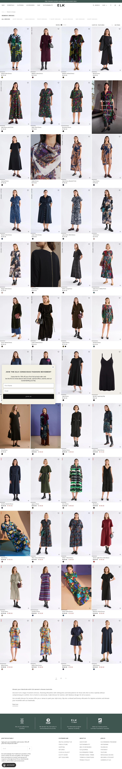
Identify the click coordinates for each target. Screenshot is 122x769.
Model (58, 25)
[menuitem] (3, 5)
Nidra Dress (4, 665)
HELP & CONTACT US (65, 742)
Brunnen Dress (66, 127)
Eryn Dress (96, 181)
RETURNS (62, 749)
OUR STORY (83, 742)
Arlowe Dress (97, 342)
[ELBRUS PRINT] (2, 669)
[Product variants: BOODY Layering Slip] (120, 393)
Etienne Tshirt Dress (99, 611)
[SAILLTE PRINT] (63, 507)
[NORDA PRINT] (32, 454)
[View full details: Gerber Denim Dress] (15, 479)
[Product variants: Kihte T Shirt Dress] (90, 554)
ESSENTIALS (10, 5)
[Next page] (66, 678)
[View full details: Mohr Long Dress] (76, 264)
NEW (3, 5)
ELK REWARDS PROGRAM (108, 742)
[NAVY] (94, 669)
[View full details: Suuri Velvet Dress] (15, 318)
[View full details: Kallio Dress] (46, 426)
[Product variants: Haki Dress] (90, 393)
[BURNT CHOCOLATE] (94, 615)
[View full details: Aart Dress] (15, 533)
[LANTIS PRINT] (32, 185)
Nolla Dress (35, 288)
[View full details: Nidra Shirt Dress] (46, 641)
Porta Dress (4, 611)
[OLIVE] (63, 346)
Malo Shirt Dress (37, 127)
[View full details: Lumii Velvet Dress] (46, 318)
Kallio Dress (35, 450)
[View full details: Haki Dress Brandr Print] (76, 157)
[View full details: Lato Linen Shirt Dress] (76, 210)
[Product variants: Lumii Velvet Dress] (59, 339)
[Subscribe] (29, 748)
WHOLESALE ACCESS (107, 755)
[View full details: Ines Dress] (76, 479)
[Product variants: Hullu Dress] (120, 662)
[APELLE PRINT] (63, 615)
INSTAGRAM (104, 744)
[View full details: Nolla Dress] (46, 264)
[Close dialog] (53, 367)
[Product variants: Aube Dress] (59, 178)
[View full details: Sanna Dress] (15, 157)
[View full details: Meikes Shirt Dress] (46, 49)
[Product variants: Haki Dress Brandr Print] (90, 178)
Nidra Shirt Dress (37, 665)
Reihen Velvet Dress (68, 73)
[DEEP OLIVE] (2, 346)
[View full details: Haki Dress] (76, 372)
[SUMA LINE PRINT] (32, 561)
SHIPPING (62, 747)
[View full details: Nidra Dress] (15, 641)
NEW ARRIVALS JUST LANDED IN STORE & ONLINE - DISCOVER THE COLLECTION (61, 1)
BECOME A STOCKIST (107, 757)
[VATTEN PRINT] (63, 238)
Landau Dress (36, 611)
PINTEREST (104, 749)
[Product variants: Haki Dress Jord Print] (28, 124)
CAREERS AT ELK (106, 760)
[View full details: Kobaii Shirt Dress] (15, 49)
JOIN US (29, 396)
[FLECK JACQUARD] (2, 238)
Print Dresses (42, 19)
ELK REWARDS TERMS (86, 752)
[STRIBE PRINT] (2, 77)
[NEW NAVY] (63, 669)
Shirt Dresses (17, 19)
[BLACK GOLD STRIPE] (32, 346)
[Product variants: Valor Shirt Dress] (59, 232)
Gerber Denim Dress (7, 504)
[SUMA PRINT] (2, 561)
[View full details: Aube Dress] (46, 157)
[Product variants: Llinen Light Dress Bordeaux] (120, 554)
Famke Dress (66, 450)
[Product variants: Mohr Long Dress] (90, 285)
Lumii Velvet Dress (37, 342)
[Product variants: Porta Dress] (28, 608)
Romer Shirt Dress (6, 235)
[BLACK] (94, 77)
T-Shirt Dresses (55, 19)
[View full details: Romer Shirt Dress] (15, 210)
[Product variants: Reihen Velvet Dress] (90, 70)
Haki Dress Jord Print (7, 127)
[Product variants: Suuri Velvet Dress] (28, 339)
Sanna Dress (5, 181)
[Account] (115, 5)
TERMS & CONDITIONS (87, 757)
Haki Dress (65, 396)
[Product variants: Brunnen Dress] (90, 124)
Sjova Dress (65, 342)
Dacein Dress (66, 665)
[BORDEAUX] (94, 561)
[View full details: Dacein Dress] (76, 641)
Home (3, 12)
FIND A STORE (63, 744)
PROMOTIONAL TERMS (87, 755)
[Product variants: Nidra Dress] (28, 662)
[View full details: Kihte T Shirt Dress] (76, 533)
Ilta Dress (96, 504)
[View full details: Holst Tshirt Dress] (76, 587)
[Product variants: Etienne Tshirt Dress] (120, 608)
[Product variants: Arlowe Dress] (120, 339)
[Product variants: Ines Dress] (90, 501)
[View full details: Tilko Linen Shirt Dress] (46, 533)
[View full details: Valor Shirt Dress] (46, 210)
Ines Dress (65, 504)
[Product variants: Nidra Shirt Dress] (59, 662)
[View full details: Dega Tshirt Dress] (15, 264)
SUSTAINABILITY (85, 744)
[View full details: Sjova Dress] (76, 318)
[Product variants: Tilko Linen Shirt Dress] (59, 554)
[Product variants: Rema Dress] (120, 70)
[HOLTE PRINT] (94, 238)
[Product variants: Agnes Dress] (59, 501)
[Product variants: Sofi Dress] (120, 232)
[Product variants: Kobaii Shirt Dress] (28, 70)
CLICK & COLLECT (64, 752)
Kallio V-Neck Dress (98, 450)
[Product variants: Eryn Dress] (120, 178)
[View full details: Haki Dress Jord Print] (15, 103)
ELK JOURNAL (84, 749)
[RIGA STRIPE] (32, 615)
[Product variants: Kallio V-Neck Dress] (120, 447)
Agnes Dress (35, 504)
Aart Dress (4, 557)
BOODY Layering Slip (99, 396)
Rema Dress (96, 73)
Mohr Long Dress (67, 288)
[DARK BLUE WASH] (32, 238)
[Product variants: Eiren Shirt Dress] (59, 393)
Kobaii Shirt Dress (6, 73)
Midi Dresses (80, 19)
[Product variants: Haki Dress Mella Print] (120, 285)
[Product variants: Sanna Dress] (28, 178)
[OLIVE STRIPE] (2, 615)
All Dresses (6, 19)
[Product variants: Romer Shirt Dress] (28, 232)
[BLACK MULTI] (63, 292)
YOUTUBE (104, 752)
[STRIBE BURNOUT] (63, 77)
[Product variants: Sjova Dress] (90, 339)
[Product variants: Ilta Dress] (120, 501)
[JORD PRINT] (2, 131)
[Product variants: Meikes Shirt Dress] (59, 70)
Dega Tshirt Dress (6, 288)
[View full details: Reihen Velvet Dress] (76, 49)
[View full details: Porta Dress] (15, 587)
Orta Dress (4, 450)
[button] (28, 28)
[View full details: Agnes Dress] (46, 479)
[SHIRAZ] (32, 77)
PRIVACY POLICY (85, 760)
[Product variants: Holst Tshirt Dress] (90, 608)
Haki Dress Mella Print (99, 288)
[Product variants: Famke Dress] (90, 447)
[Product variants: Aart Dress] (28, 554)
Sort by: (95, 25)
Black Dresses (68, 19)
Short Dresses (92, 19)
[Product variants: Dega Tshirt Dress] (28, 285)
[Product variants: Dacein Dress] (90, 662)
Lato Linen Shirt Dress (68, 235)
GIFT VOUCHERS (64, 757)
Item (64, 25)
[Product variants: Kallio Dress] (59, 447)
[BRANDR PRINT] (63, 185)
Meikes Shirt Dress (37, 73)
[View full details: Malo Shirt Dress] (46, 103)
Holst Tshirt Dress (67, 611)
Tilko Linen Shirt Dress (38, 557)
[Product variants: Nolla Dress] (59, 285)
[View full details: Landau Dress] (46, 587)
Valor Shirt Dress (37, 235)
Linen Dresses (30, 19)
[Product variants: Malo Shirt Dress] (59, 124)
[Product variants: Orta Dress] (28, 447)
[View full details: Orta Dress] (15, 426)
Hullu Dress (96, 665)
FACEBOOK (104, 747)
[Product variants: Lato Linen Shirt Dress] (90, 232)
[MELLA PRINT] (94, 292)
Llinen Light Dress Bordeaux (101, 557)
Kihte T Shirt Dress (67, 557)
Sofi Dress (96, 235)
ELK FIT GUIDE (63, 755)
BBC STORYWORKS (85, 747)
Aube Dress (35, 181)
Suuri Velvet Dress (6, 342)
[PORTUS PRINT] (32, 507)
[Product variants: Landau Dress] (59, 608)
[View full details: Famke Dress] (76, 426)
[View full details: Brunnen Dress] (76, 103)
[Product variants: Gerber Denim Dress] (28, 501)
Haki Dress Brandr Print (69, 181)
